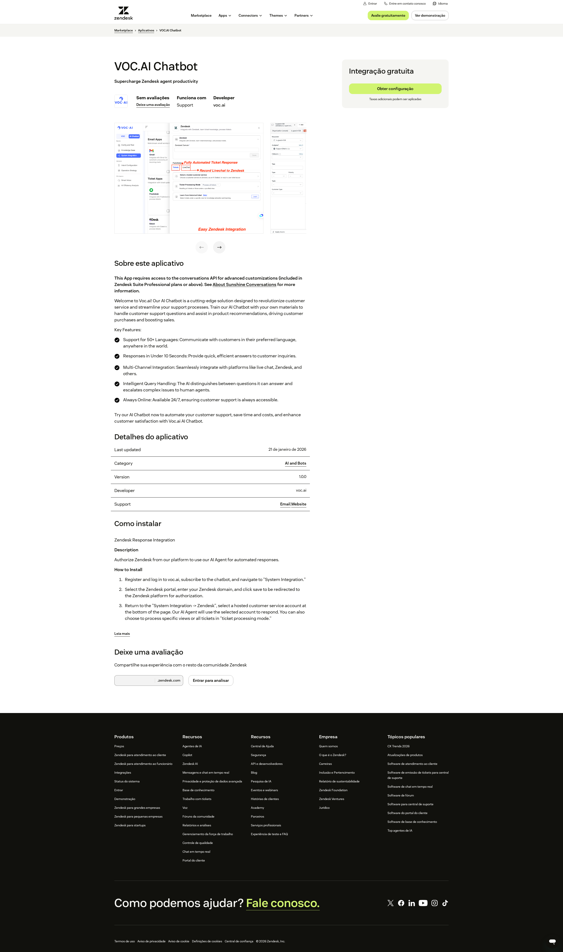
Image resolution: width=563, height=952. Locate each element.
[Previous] (202, 247)
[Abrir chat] (552, 941)
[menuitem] (440, 3)
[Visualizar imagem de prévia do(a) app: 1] (188, 178)
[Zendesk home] (125, 13)
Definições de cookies (207, 941)
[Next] (219, 247)
